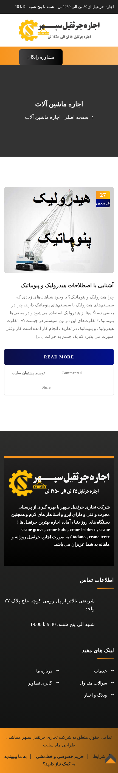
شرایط (99, 756)
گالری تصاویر (40, 683)
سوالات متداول (93, 683)
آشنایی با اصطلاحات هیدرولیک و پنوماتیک (67, 285)
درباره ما (44, 671)
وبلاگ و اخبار (95, 695)
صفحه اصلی (75, 117)
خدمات (100, 671)
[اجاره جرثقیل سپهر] (59, 29)
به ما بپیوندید (15, 756)
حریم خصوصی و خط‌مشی (60, 756)
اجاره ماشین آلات (43, 117)
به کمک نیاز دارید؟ (59, 763)
